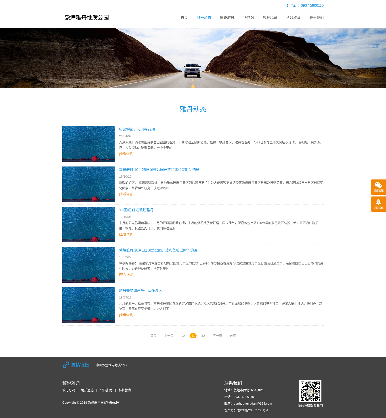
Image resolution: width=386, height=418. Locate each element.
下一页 (217, 335)
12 (203, 335)
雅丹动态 (204, 17)
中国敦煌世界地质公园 (111, 365)
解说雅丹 (227, 17)
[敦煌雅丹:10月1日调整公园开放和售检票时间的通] (88, 265)
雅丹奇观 (68, 390)
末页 (233, 335)
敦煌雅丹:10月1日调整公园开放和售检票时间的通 (158, 250)
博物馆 (248, 17)
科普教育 (293, 17)
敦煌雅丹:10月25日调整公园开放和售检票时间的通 (159, 170)
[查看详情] (126, 154)
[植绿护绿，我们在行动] (88, 144)
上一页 (169, 335)
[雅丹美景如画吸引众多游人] (88, 305)
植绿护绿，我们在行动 (137, 129)
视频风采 (270, 17)
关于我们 (316, 17)
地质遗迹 (87, 390)
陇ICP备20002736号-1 (253, 410)
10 (183, 335)
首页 (184, 17)
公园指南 (106, 390)
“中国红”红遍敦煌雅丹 (136, 210)
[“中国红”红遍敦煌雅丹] (88, 224)
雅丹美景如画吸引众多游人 (140, 290)
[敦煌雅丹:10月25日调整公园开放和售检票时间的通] (88, 184)
